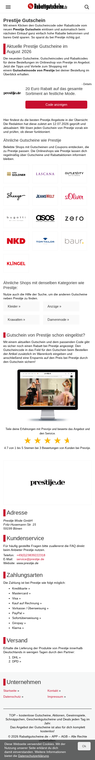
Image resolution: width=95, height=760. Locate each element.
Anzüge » (54, 306)
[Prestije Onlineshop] (47, 396)
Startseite (10, 690)
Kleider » (14, 306)
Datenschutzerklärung (33, 756)
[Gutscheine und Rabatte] (47, 6)
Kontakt (53, 690)
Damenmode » (58, 319)
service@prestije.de (30, 559)
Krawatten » (16, 319)
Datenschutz (12, 696)
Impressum (55, 696)
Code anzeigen (56, 104)
